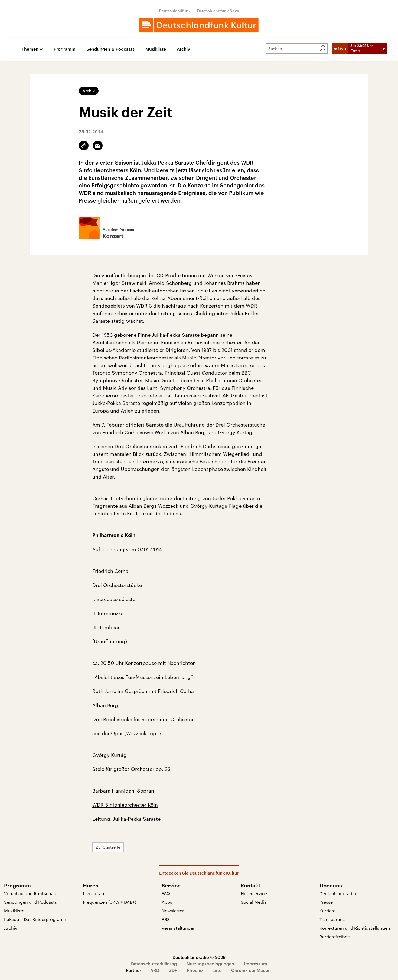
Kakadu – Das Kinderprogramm (36, 919)
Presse (326, 902)
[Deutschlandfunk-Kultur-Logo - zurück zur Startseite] (199, 25)
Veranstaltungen (179, 927)
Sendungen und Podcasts (30, 902)
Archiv (183, 49)
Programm (65, 49)
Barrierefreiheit (334, 936)
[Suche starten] (322, 48)
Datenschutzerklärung (154, 963)
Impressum (255, 963)
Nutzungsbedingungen (210, 963)
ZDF (173, 970)
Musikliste (155, 49)
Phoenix (195, 970)
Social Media (254, 902)
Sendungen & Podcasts (110, 49)
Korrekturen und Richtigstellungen (354, 927)
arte (217, 970)
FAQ (166, 893)
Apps (167, 902)
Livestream (94, 893)
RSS (166, 919)
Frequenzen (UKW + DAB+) (109, 902)
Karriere (327, 910)
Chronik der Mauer (250, 970)
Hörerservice (254, 893)
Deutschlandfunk (175, 10)
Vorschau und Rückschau (30, 893)
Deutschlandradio (337, 893)
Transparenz (332, 919)
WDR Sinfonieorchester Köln (125, 805)
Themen (30, 49)
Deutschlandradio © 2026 (199, 957)
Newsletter (173, 910)
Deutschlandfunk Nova (218, 10)
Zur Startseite (108, 847)
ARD (154, 970)
